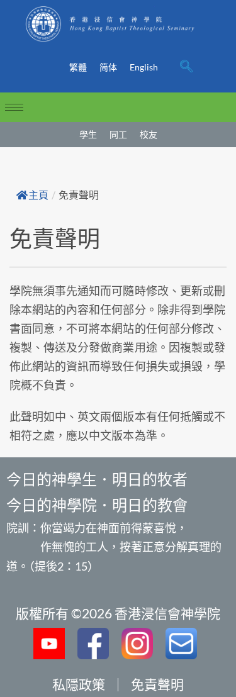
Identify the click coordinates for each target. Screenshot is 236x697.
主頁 (38, 195)
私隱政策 (78, 684)
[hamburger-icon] (14, 107)
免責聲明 (157, 684)
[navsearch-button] (186, 67)
